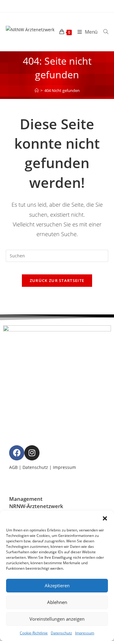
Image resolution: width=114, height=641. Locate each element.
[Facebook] (16, 452)
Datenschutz (61, 633)
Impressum (84, 633)
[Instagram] (32, 452)
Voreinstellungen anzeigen (57, 619)
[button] (105, 518)
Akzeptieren (57, 585)
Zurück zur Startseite (57, 280)
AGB (13, 467)
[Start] (37, 90)
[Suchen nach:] (103, 32)
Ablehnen (57, 602)
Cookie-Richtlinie (34, 633)
